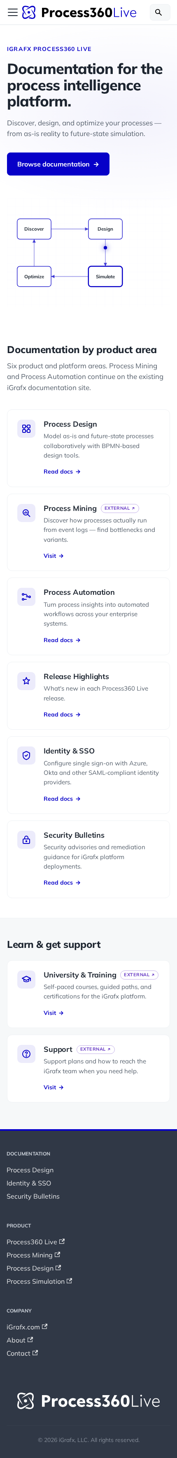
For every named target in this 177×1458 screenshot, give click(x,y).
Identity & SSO (29, 1183)
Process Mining (30, 1255)
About (16, 1340)
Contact (18, 1353)
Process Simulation (36, 1281)
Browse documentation (58, 164)
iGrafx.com (23, 1327)
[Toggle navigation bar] (13, 12)
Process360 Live (32, 1242)
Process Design (30, 1170)
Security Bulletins (33, 1196)
